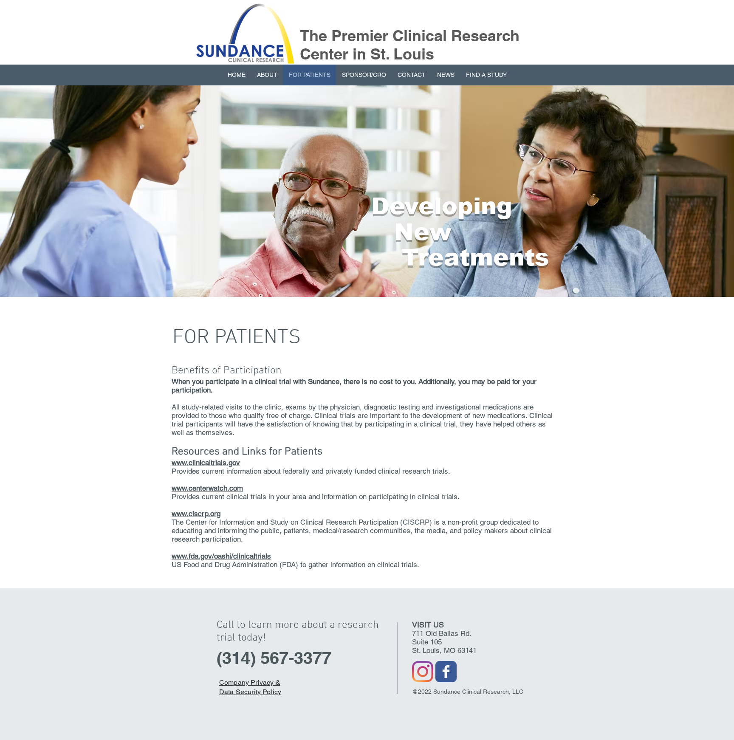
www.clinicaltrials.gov (206, 462)
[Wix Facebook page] (446, 671)
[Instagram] (422, 671)
